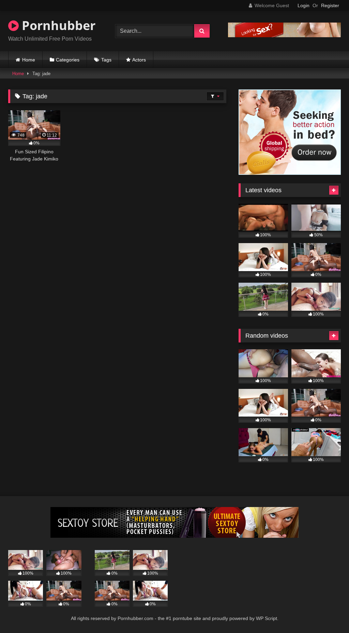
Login (303, 5)
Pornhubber (57, 25)
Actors (139, 59)
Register (330, 5)
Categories (67, 59)
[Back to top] (327, 612)
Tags (106, 59)
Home (28, 59)
